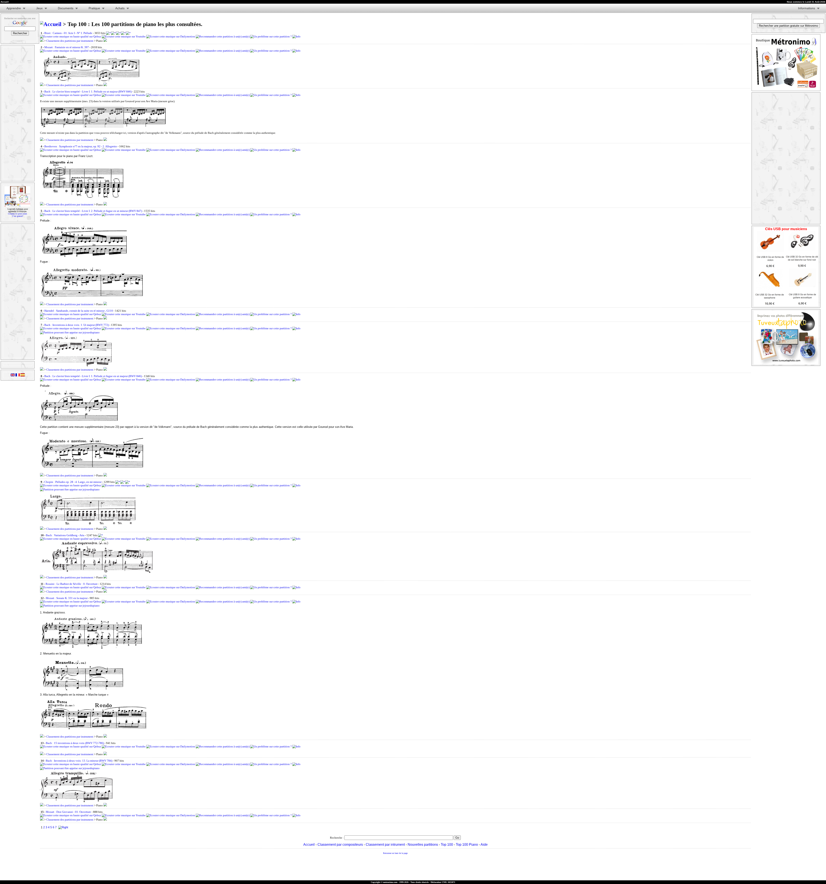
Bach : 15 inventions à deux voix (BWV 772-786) (75, 743)
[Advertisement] (17, 113)
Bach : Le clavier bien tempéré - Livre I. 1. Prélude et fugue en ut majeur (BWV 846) (93, 376)
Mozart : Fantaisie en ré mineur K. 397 (66, 47)
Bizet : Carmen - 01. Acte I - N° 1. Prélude (68, 33)
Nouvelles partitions (423, 844)
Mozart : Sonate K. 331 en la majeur (67, 598)
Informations (806, 8)
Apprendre (13, 8)
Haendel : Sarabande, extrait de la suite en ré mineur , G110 (78, 310)
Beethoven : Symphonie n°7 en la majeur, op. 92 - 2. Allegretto (80, 146)
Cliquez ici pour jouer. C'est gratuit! (17, 215)
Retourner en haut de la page (395, 853)
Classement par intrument (385, 844)
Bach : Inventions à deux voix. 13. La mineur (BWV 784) (79, 760)
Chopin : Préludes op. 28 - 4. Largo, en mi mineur (73, 482)
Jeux (39, 8)
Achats (120, 8)
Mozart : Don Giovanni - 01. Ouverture (68, 811)
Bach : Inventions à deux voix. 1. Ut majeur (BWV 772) (76, 324)
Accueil (309, 844)
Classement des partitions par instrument (69, 40)
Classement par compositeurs (340, 844)
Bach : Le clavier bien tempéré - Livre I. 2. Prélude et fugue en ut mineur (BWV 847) (93, 211)
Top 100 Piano (467, 844)
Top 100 (447, 844)
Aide (484, 844)
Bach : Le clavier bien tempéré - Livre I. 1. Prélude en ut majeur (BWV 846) (88, 91)
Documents (65, 8)
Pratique (94, 8)
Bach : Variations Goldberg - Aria (65, 535)
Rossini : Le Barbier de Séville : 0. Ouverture (72, 583)
